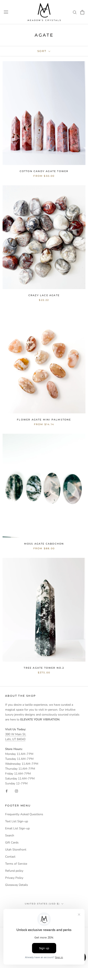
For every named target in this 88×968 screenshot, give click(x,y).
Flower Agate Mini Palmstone (44, 419)
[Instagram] (16, 790)
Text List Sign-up (16, 821)
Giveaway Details (16, 885)
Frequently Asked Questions (24, 814)
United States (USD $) (42, 903)
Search (9, 835)
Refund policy (14, 871)
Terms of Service (16, 864)
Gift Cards (12, 842)
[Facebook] (6, 790)
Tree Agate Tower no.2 (44, 667)
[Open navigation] (6, 12)
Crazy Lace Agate (44, 295)
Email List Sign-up (17, 828)
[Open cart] (82, 12)
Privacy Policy (14, 878)
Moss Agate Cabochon (44, 543)
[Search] (75, 12)
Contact (10, 857)
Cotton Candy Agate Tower (44, 171)
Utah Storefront (15, 850)
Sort (42, 51)
